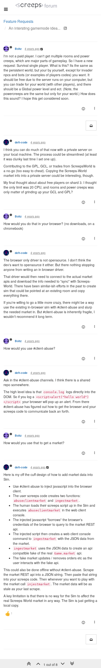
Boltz (18, 49)
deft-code (21, 142)
